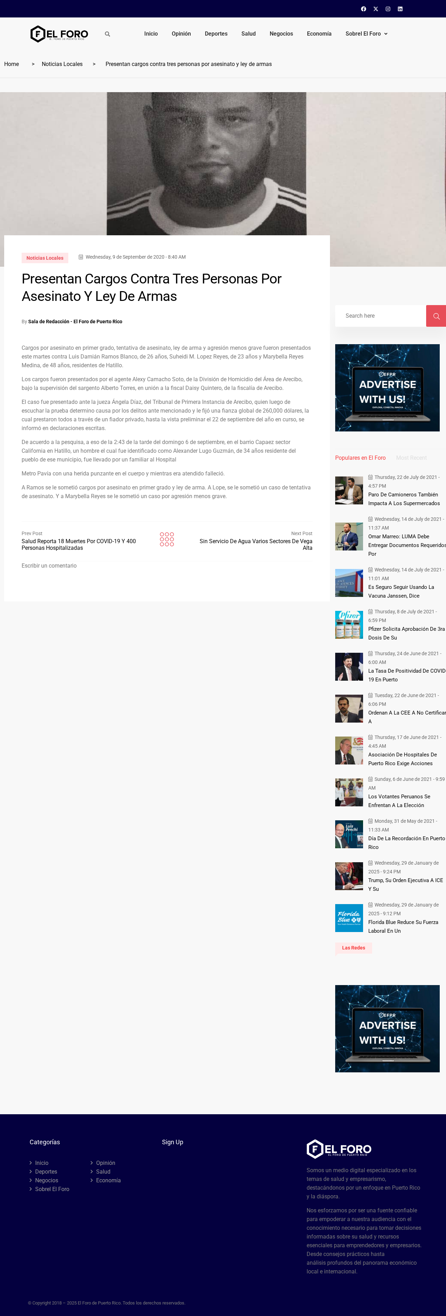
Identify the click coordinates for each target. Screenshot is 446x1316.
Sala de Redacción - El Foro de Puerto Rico (75, 321)
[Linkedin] (400, 8)
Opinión (181, 33)
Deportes (216, 33)
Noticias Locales (62, 64)
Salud (248, 33)
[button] (366, 34)
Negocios (281, 33)
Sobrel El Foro (363, 33)
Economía (319, 33)
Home (11, 64)
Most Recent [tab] (411, 457)
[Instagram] (388, 8)
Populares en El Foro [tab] (360, 457)
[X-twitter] (376, 8)
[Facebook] (364, 8)
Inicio (151, 33)
